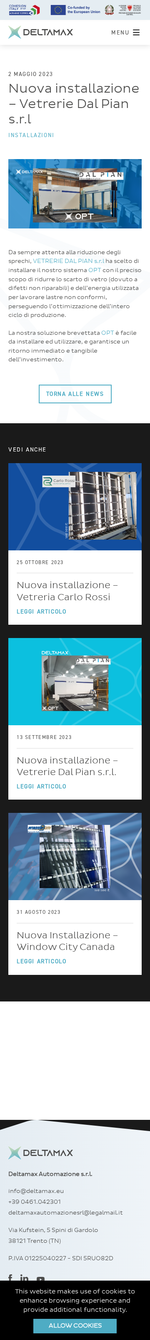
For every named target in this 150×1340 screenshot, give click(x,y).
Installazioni (31, 135)
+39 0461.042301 (34, 1202)
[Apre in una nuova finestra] (10, 1279)
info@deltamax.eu (36, 1191)
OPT (94, 270)
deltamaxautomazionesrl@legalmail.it (65, 1213)
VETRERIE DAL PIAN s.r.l (68, 261)
